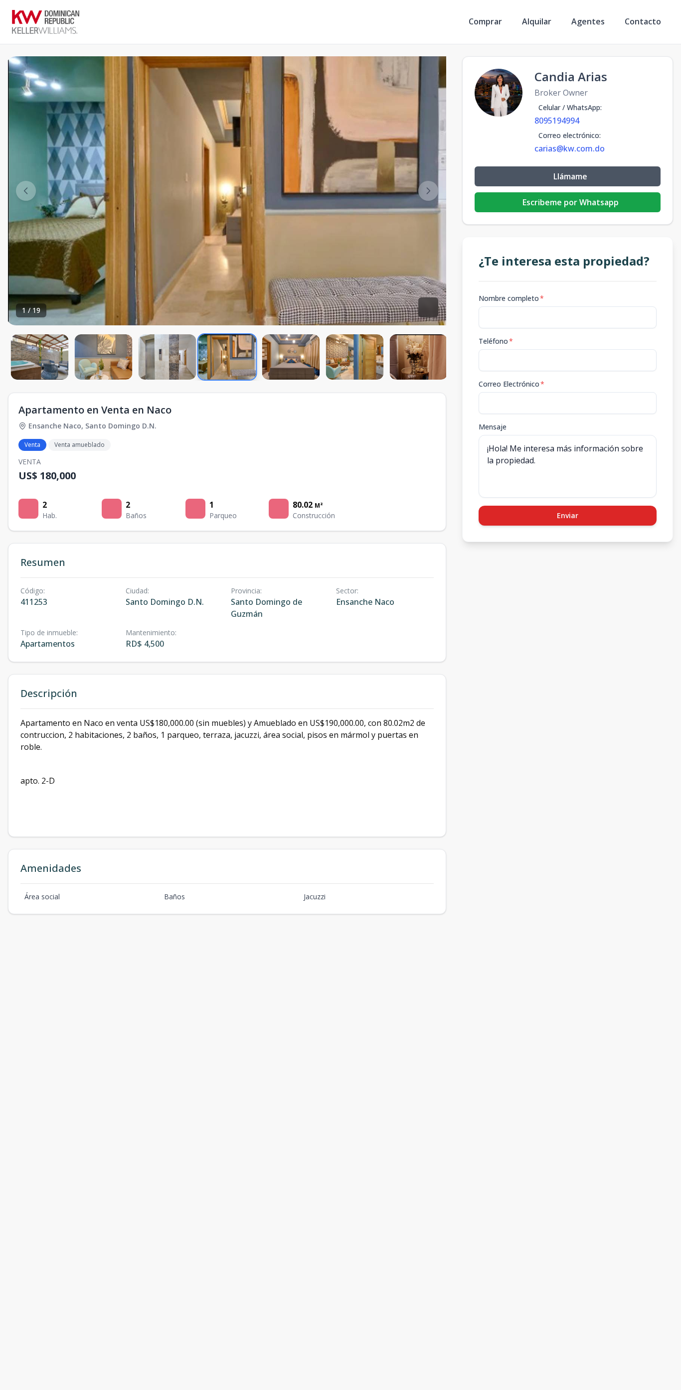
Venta (32, 444)
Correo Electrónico (511, 384)
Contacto (643, 21)
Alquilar (536, 21)
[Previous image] (26, 191)
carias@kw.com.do (569, 148)
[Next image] (428, 191)
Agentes (588, 21)
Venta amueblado (79, 444)
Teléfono (496, 341)
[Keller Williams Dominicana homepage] (45, 22)
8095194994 (556, 120)
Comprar (485, 21)
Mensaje (493, 426)
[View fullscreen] (428, 307)
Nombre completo (511, 298)
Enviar (567, 515)
